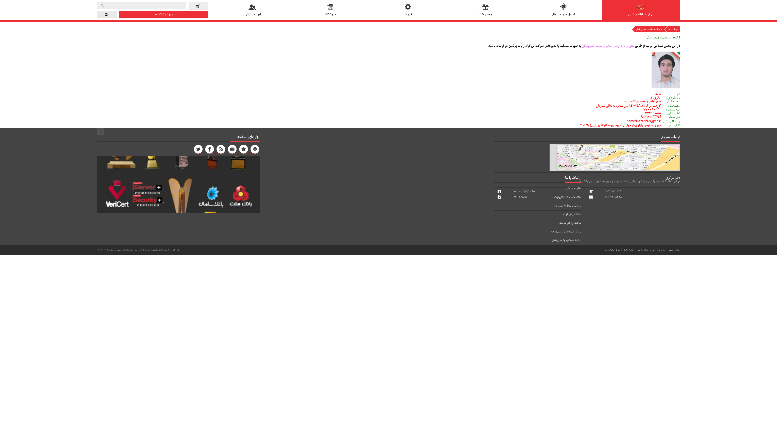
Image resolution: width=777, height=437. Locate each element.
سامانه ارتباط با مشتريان (567, 206)
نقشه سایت (628, 249)
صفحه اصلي (674, 249)
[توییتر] (198, 150)
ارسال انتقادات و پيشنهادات (566, 231)
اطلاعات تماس (573, 188)
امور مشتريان (252, 15)
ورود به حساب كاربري (646, 249)
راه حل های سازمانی (563, 15)
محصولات (485, 15)
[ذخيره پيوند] (243, 150)
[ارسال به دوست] (232, 150)
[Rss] (221, 150)
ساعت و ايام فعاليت (570, 223)
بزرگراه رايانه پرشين (641, 15)
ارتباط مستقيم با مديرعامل (566, 240)
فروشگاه (330, 15)
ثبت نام (662, 249)
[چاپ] (255, 150)
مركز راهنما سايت (612, 249)
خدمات (408, 15)
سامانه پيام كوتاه (572, 214)
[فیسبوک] (209, 150)
